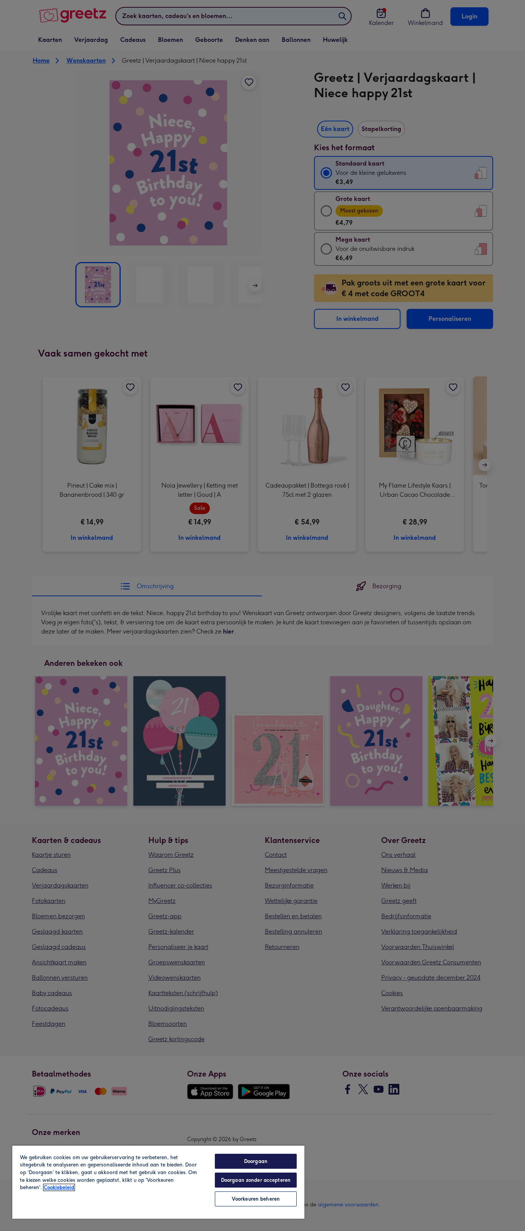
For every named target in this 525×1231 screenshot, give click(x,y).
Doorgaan (255, 1161)
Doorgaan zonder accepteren (256, 1180)
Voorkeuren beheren (256, 1199)
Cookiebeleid (59, 1187)
